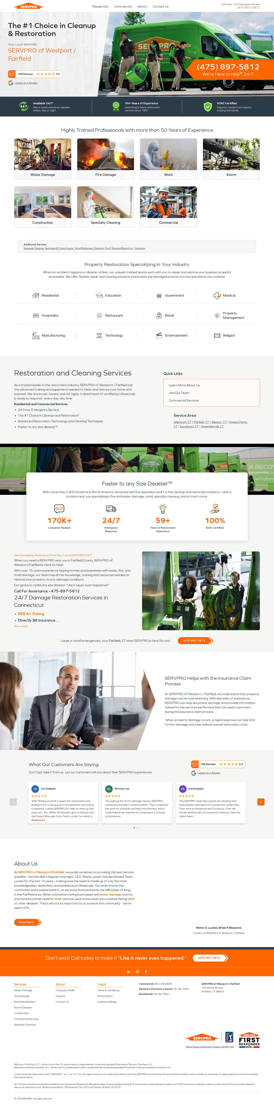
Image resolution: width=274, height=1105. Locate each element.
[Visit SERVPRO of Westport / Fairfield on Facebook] (146, 971)
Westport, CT (183, 422)
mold (57, 899)
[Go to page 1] (134, 827)
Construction (21, 1013)
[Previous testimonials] (13, 802)
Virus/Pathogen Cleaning (89, 248)
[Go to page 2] (137, 827)
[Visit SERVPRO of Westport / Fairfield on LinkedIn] (128, 971)
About (142, 6)
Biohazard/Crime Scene (59, 248)
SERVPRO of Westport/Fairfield (41, 872)
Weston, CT (219, 422)
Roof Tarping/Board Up (119, 248)
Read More (26, 922)
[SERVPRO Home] (28, 6)
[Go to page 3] (139, 827)
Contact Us (161, 6)
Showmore (20, 626)
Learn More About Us (184, 385)
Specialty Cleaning (25, 1024)
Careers (60, 996)
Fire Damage (21, 996)
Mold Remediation (25, 1001)
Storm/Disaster (23, 1007)
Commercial (122, 6)
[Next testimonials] (260, 802)
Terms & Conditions (108, 990)
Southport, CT (189, 426)
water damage (110, 894)
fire (132, 899)
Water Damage (23, 990)
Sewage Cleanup (34, 248)
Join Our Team (179, 393)
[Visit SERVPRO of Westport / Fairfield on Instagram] (137, 971)
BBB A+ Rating (31, 614)
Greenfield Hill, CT (212, 426)
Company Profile (65, 990)
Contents (139, 248)
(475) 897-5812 (248, 7)
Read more (38, 820)
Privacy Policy (105, 996)
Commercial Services (184, 400)
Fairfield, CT (201, 422)
